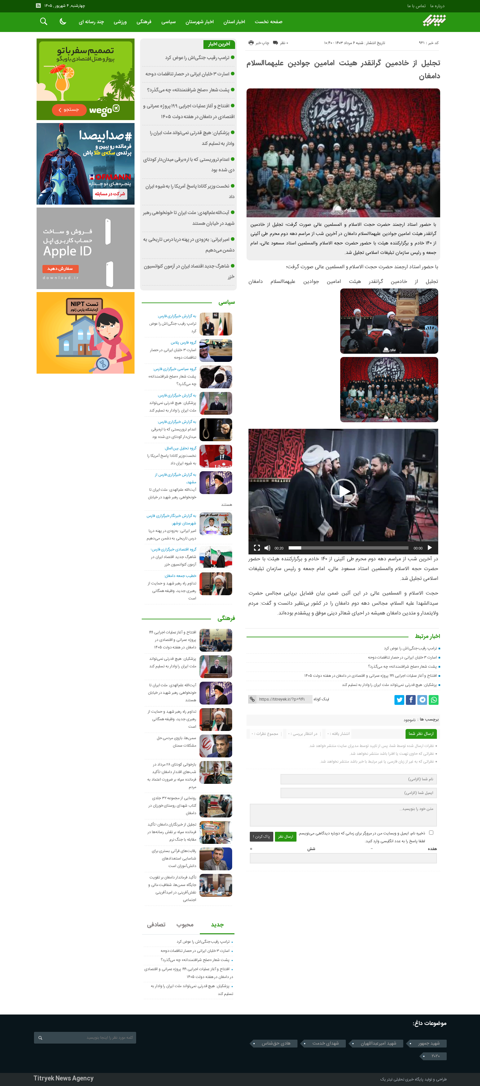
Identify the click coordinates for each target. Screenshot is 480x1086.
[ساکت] (267, 548)
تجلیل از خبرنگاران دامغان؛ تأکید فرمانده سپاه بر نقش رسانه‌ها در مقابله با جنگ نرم (172, 832)
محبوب (185, 925)
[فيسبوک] (411, 700)
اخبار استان (234, 22)
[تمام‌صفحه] (257, 548)
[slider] (348, 548)
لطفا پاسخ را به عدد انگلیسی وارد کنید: (395, 841)
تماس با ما (417, 6)
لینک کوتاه (321, 699)
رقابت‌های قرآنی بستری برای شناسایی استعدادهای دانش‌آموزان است (174, 858)
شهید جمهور (429, 1043)
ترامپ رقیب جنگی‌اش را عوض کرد (410, 648)
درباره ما (437, 6)
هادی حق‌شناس (276, 1043)
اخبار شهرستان (199, 22)
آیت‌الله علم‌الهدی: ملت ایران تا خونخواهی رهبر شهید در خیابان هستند (190, 497)
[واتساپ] (434, 700)
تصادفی (156, 925)
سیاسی (168, 22)
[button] (343, 492)
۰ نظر (284, 43)
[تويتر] (399, 700)
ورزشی (120, 22)
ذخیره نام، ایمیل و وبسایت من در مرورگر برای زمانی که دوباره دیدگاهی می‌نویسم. (361, 833)
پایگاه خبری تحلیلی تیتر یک (402, 1079)
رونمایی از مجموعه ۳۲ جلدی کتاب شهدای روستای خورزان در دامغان (172, 805)
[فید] (38, 5)
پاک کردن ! (261, 836)
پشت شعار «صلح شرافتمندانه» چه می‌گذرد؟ (402, 666)
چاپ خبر (262, 43)
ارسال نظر (285, 836)
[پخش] (429, 548)
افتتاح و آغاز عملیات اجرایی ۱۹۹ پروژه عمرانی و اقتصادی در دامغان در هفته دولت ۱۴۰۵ (370, 676)
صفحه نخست (268, 22)
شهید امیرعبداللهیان (378, 1043)
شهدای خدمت (325, 1043)
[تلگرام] (422, 700)
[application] (343, 491)
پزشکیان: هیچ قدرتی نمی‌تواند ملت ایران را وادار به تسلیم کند (389, 685)
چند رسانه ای (91, 22)
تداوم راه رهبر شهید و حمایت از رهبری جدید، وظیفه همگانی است (172, 591)
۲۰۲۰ (436, 1056)
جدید (217, 925)
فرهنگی (144, 22)
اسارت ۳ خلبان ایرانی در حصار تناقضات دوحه (402, 657)
